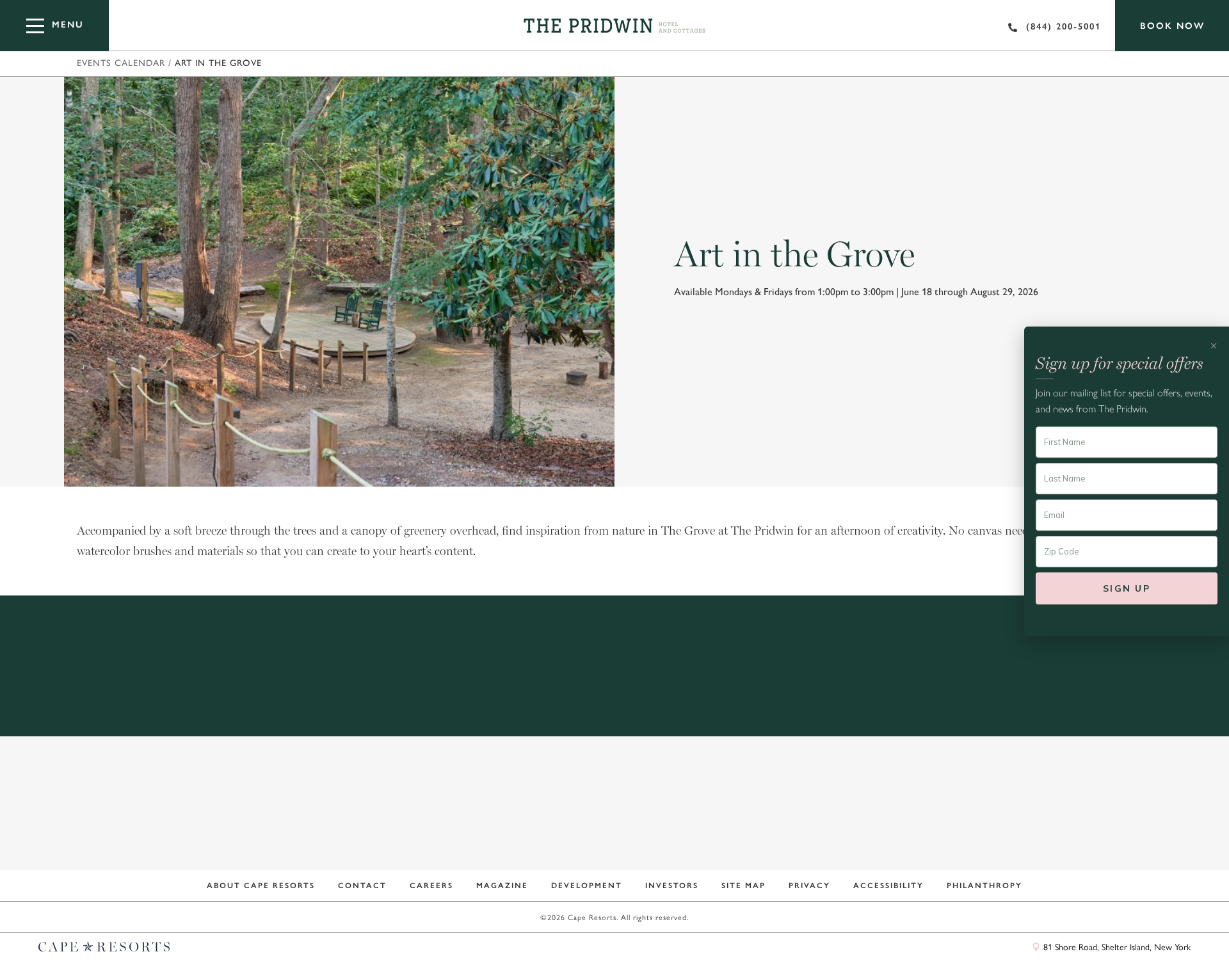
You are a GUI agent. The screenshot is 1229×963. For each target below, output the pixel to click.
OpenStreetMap (1163, 926)
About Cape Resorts (261, 885)
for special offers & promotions (606, 835)
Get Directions (939, 697)
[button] (614, 475)
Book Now (1172, 25)
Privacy (809, 885)
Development (586, 885)
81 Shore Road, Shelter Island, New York (1116, 946)
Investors (671, 885)
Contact (362, 885)
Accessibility (888, 885)
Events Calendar (121, 63)
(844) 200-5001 (1063, 26)
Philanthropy (984, 885)
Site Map (743, 885)
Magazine (502, 885)
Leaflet (1115, 926)
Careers (431, 885)
